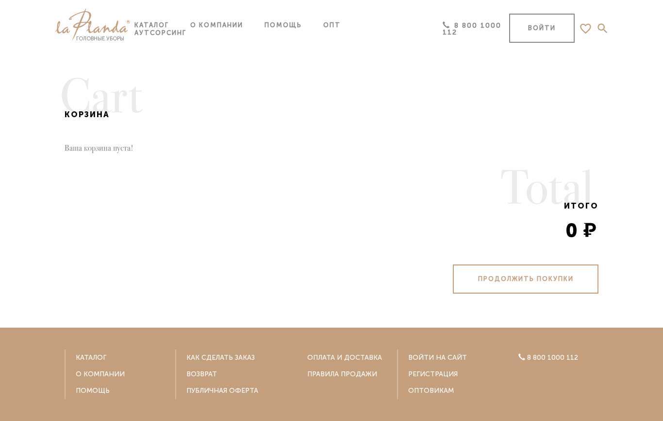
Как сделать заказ (220, 357)
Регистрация (433, 374)
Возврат (201, 374)
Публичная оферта (222, 390)
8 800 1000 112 (472, 28)
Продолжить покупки (526, 278)
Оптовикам (431, 390)
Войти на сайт (437, 357)
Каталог (312, 63)
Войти (542, 28)
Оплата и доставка (344, 357)
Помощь (283, 25)
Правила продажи (342, 374)
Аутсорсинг (160, 32)
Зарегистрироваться (331, 322)
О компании (216, 25)
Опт (332, 25)
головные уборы (100, 38)
